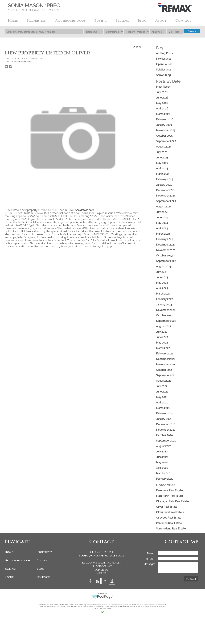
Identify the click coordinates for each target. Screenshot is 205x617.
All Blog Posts (164, 53)
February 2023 (164, 299)
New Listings (163, 58)
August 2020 (163, 446)
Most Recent (163, 86)
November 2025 (165, 130)
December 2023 (165, 244)
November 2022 (165, 309)
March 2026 (163, 113)
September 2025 (166, 141)
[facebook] (90, 581)
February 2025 (164, 179)
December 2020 (165, 424)
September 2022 (166, 320)
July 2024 (162, 211)
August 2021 (163, 380)
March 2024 (163, 233)
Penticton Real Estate (169, 523)
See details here (84, 210)
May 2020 (162, 462)
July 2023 (161, 271)
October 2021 (164, 369)
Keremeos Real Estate (169, 490)
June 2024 (162, 217)
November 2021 (165, 364)
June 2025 (162, 157)
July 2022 (161, 331)
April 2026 (162, 108)
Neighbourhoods (17, 560)
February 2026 (164, 119)
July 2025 (161, 152)
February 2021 (164, 413)
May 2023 (162, 282)
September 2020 (166, 440)
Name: (151, 553)
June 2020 (162, 456)
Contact (183, 20)
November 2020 (166, 429)
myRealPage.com (102, 597)
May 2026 (162, 103)
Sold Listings (163, 69)
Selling (10, 569)
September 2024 (166, 201)
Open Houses (164, 64)
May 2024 (162, 222)
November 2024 (166, 195)
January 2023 (164, 304)
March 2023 (163, 293)
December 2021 (165, 358)
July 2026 (162, 92)
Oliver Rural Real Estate (170, 512)
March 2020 (163, 473)
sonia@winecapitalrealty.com (101, 555)
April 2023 (162, 288)
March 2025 (163, 173)
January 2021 (164, 418)
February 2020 (164, 478)
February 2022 (164, 353)
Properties (45, 552)
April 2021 (162, 402)
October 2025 (164, 135)
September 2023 (166, 260)
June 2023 (162, 277)
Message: (149, 564)
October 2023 (164, 255)
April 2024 (162, 228)
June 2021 (162, 391)
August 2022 (163, 326)
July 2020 (162, 451)
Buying (42, 560)
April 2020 (162, 467)
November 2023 (165, 250)
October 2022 (164, 315)
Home (13, 20)
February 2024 (164, 239)
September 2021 (166, 375)
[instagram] (105, 581)
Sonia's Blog (163, 75)
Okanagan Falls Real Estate (172, 501)
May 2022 (162, 342)
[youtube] (97, 581)
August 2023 (163, 266)
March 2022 (163, 348)
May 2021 (162, 397)
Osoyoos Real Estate (168, 517)
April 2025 (162, 168)
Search (192, 31)
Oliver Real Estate (22, 61)
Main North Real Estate (169, 495)
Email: (150, 558)
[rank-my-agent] (112, 581)
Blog (142, 20)
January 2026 (164, 124)
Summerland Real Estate (171, 528)
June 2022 (162, 337)
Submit (191, 579)
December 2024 (165, 190)
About (9, 577)
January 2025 (164, 184)
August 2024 (163, 206)
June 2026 (162, 97)
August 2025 (163, 146)
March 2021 (163, 407)
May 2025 (162, 162)
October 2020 (164, 435)
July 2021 (161, 386)
